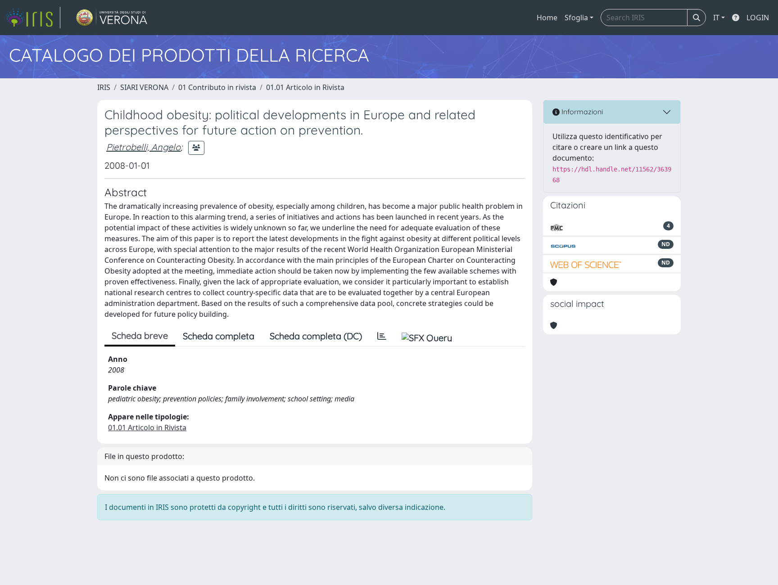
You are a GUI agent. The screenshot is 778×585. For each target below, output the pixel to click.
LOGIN (757, 17)
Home (547, 17)
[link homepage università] (112, 17)
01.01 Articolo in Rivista (305, 87)
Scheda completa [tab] (218, 336)
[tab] (382, 336)
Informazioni (581, 111)
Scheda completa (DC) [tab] (316, 336)
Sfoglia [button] (576, 17)
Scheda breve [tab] (140, 335)
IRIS (103, 87)
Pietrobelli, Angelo (143, 147)
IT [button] (716, 17)
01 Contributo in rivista (217, 87)
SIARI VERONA (144, 87)
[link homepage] (32, 17)
